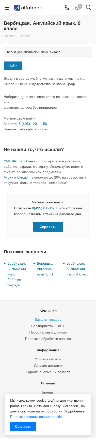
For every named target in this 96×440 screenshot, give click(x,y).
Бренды (48, 392)
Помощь (48, 383)
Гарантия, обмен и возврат (48, 372)
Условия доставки (48, 365)
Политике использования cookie (36, 417)
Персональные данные (48, 332)
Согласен (23, 426)
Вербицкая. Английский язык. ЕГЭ (46, 268)
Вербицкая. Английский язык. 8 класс (77, 268)
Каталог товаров (48, 319)
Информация (48, 350)
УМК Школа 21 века (19, 161)
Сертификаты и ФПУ (48, 326)
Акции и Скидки (16, 177)
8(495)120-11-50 (45, 208)
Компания (48, 310)
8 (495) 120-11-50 (33, 124)
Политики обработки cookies (48, 339)
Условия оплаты (48, 359)
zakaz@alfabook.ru (33, 129)
